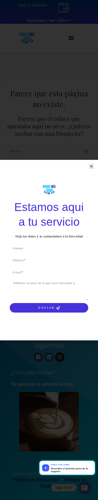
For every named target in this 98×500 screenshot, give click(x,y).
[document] (49, 250)
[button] (91, 166)
